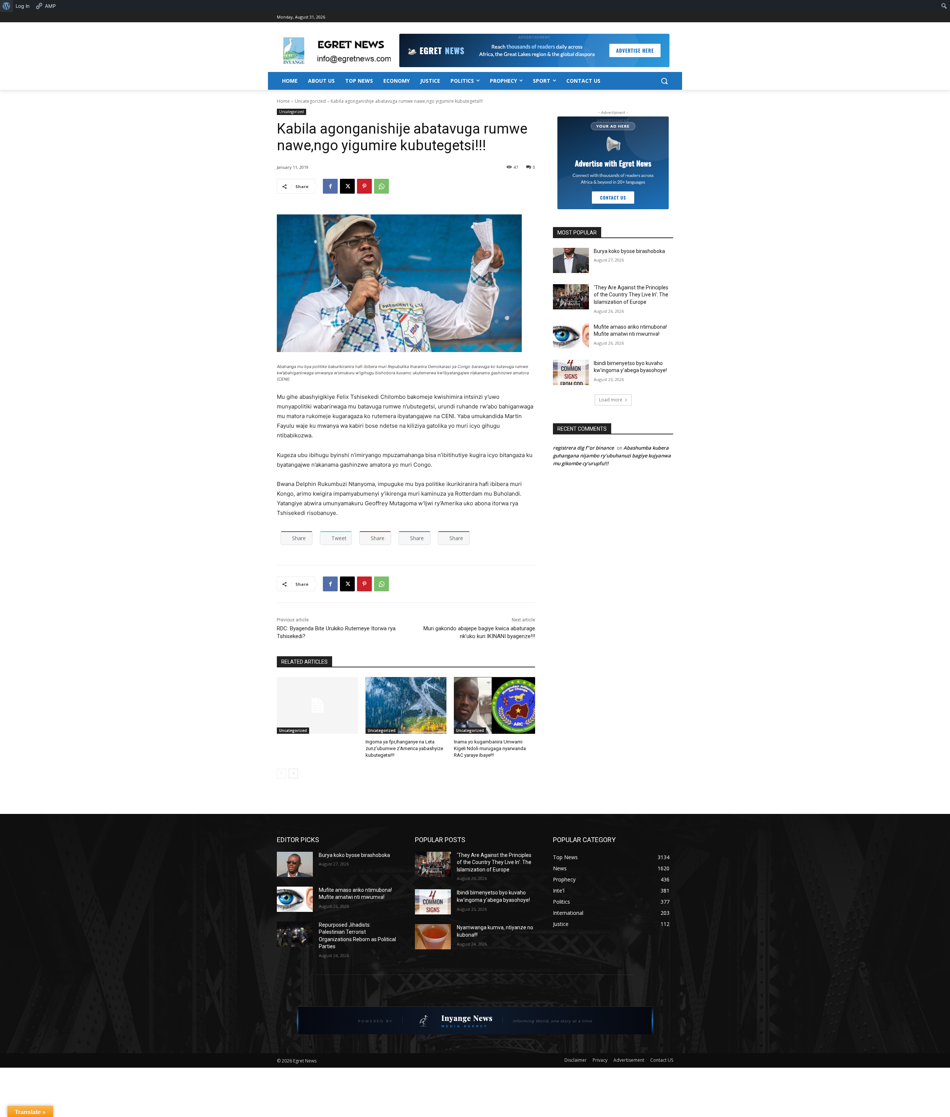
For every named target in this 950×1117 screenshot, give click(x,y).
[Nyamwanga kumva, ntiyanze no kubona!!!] (433, 936)
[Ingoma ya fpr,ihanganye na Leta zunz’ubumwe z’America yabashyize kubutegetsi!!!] (406, 705)
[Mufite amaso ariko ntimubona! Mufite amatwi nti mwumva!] (571, 336)
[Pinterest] (364, 186)
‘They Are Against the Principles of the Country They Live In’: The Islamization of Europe (631, 295)
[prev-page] (281, 773)
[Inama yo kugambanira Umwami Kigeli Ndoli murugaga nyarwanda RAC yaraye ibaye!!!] (494, 705)
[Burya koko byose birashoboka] (571, 260)
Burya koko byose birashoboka (629, 251)
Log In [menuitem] (23, 6)
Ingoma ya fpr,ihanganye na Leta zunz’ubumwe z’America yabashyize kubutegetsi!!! (404, 748)
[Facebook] (330, 186)
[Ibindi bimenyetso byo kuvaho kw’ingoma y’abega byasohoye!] (571, 372)
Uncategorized (310, 101)
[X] (347, 186)
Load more (610, 400)
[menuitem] (6, 6)
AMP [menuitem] (50, 6)
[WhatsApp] (381, 186)
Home (283, 101)
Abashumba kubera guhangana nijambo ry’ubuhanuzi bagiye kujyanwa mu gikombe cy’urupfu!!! (612, 455)
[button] (664, 81)
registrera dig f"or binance (583, 447)
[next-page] (293, 773)
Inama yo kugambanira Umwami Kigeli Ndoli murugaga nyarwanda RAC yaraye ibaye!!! (490, 748)
